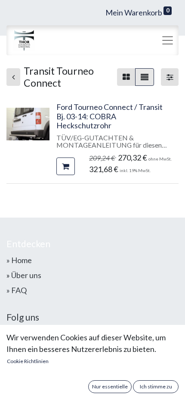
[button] (65, 166)
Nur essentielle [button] (110, 386)
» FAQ (16, 290)
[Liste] (144, 77)
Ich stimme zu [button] (156, 386)
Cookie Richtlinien (28, 361)
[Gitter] (126, 77)
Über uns (26, 275)
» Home (19, 260)
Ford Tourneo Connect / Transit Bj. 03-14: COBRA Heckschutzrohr (109, 116)
